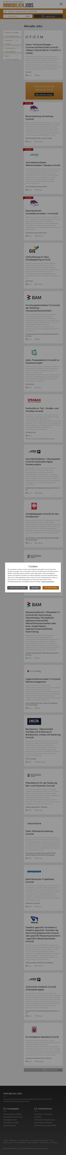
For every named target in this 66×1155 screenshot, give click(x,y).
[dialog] (33, 578)
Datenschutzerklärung (47, 581)
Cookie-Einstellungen (17, 588)
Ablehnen (35, 588)
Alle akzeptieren (51, 588)
